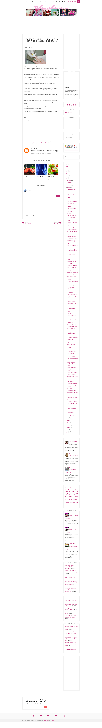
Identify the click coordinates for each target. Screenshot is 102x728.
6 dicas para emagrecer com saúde (51, 178)
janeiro (68, 427)
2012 (67, 429)
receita (71, 495)
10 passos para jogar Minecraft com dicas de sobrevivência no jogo (71, 649)
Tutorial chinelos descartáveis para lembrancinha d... (71, 414)
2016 (67, 173)
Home (23, 1)
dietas (77, 501)
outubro (68, 184)
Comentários (69, 137)
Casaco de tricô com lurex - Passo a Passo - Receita (73, 455)
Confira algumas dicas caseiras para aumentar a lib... (72, 191)
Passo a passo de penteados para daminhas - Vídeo (71, 355)
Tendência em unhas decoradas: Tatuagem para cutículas (71, 408)
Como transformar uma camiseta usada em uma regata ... (72, 196)
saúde (66, 495)
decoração (72, 502)
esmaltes (66, 499)
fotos (66, 498)
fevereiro (69, 425)
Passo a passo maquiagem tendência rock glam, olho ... (72, 251)
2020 (67, 166)
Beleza (37, 1)
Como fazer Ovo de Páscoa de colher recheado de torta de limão (71, 633)
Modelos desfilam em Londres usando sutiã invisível (71, 346)
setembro (69, 185)
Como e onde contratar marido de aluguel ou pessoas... (71, 269)
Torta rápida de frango (71, 319)
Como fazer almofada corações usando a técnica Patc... (71, 210)
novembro (69, 182)
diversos (67, 490)
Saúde (45, 1)
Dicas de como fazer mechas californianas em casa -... (72, 364)
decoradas (67, 502)
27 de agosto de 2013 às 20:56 (33, 192)
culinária (74, 499)
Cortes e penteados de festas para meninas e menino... (72, 369)
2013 (67, 178)
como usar (67, 504)
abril (68, 422)
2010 (67, 432)
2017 (67, 171)
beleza (67, 488)
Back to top (76, 720)
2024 (67, 164)
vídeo (76, 493)
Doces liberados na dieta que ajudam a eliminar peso (72, 233)
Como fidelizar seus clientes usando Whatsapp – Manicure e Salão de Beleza (71, 590)
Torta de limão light (71, 285)
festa (77, 502)
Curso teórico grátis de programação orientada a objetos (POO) (70, 567)
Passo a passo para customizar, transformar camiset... (72, 219)
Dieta (41, 1)
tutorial (76, 495)
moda (76, 490)
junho (68, 418)
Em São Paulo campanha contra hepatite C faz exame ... (72, 315)
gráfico (70, 499)
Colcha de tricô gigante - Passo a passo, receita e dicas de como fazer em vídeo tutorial (71, 600)
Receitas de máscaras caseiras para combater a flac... (72, 341)
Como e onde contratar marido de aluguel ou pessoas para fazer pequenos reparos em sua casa (71, 546)
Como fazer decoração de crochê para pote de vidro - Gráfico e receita (71, 628)
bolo (73, 504)
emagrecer (76, 504)
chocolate (71, 504)
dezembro (69, 180)
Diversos (50, 1)
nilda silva (34, 148)
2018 (67, 170)
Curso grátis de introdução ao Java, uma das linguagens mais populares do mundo (71, 583)
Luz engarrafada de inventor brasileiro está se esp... (72, 310)
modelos (76, 498)
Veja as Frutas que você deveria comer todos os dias (72, 305)
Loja (60, 1)
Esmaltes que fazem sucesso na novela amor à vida (72, 242)
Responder (57, 195)
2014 (67, 177)
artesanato (71, 501)
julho (68, 417)
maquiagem (71, 498)
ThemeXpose (52, 720)
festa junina (67, 505)
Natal (77, 499)
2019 (67, 168)
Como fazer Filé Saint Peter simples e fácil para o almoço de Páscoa (71, 644)
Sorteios (55, 1)
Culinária (28, 1)
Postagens (68, 134)
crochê (76, 496)
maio (68, 420)
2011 (67, 431)
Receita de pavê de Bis (71, 261)
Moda (33, 1)
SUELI (29, 190)
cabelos (71, 496)
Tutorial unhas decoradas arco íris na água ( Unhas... (72, 224)
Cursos (63, 1)
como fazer (74, 488)
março (68, 424)
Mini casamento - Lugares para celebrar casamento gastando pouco (71, 639)
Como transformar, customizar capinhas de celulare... (72, 205)
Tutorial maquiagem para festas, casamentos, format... (72, 385)
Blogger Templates (46, 720)
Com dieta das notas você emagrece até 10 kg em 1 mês (72, 296)
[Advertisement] (51, 26)
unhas (66, 496)
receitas (67, 491)
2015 (67, 175)
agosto (68, 187)
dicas (71, 493)
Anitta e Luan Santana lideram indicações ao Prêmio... (71, 278)
